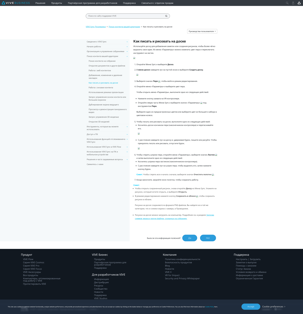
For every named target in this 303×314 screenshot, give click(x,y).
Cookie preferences (272, 306)
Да (189, 238)
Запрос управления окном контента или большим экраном (107, 98)
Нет (208, 238)
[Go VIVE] (299, 3)
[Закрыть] (287, 3)
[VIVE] (16, 3)
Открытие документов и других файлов (107, 65)
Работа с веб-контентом (100, 70)
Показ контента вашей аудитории (124, 26)
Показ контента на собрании (102, 61)
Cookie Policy (209, 307)
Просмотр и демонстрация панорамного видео (108, 110)
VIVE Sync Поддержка (96, 26)
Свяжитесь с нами (95, 164)
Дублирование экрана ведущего (104, 104)
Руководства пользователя (201, 31)
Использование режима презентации (106, 92)
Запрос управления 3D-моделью (104, 117)
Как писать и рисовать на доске (103, 82)
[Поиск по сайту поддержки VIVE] (165, 16)
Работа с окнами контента (101, 87)
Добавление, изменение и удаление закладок (105, 76)
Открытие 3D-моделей (99, 121)
